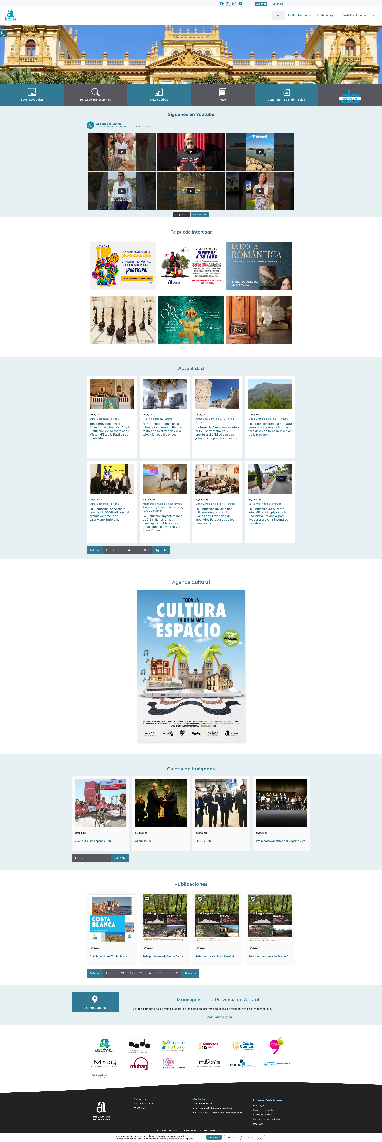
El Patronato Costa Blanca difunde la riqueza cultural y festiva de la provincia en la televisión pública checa (162, 429)
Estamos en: (141, 1099)
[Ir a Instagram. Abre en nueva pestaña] (234, 3)
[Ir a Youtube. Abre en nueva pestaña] (240, 3)
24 (150, 973)
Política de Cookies (262, 1114)
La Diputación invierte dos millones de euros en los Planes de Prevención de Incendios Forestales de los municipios (214, 516)
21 (122, 973)
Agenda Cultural (191, 582)
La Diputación (297, 15)
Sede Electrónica (354, 15)
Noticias (103, 418)
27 (176, 973)
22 (131, 973)
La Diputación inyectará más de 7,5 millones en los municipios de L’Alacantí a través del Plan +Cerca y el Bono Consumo (162, 523)
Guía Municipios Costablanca (108, 956)
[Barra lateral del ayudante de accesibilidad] (3, 33)
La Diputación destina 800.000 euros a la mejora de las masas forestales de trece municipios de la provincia (270, 429)
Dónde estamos (96, 1007)
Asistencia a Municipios (156, 503)
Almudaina (201, 418)
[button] (373, 15)
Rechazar (232, 1137)
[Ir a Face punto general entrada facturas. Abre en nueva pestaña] (223, 95)
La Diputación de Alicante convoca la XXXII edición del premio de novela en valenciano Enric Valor (109, 514)
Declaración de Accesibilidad (267, 1119)
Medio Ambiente (257, 418)
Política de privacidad (263, 1110)
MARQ (221, 418)
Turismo (168, 418)
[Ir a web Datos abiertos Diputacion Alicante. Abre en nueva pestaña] (350, 95)
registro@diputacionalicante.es (216, 1108)
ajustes (189, 1138)
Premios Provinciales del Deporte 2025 (281, 841)
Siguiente (161, 550)
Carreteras (254, 503)
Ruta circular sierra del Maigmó (268, 956)
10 (106, 858)
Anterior (95, 550)
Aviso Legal (258, 1105)
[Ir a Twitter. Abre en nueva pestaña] (228, 3)
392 (146, 550)
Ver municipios (219, 1017)
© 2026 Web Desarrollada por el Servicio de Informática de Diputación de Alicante (191, 1130)
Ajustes (250, 1137)
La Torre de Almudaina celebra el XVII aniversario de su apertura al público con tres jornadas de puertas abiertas (217, 433)
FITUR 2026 (203, 841)
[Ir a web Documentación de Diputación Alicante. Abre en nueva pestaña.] (159, 95)
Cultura (94, 418)
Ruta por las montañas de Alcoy (163, 956)
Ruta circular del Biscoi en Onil (215, 956)
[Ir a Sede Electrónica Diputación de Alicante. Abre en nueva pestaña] (32, 95)
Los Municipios (327, 15)
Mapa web (258, 1124)
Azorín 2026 (143, 841)
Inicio (278, 15)
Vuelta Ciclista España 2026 (93, 841)
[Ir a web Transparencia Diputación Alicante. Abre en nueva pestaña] (95, 95)
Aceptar (214, 1137)
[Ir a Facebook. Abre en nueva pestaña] (221, 3)
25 (159, 973)
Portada (114, 418)
